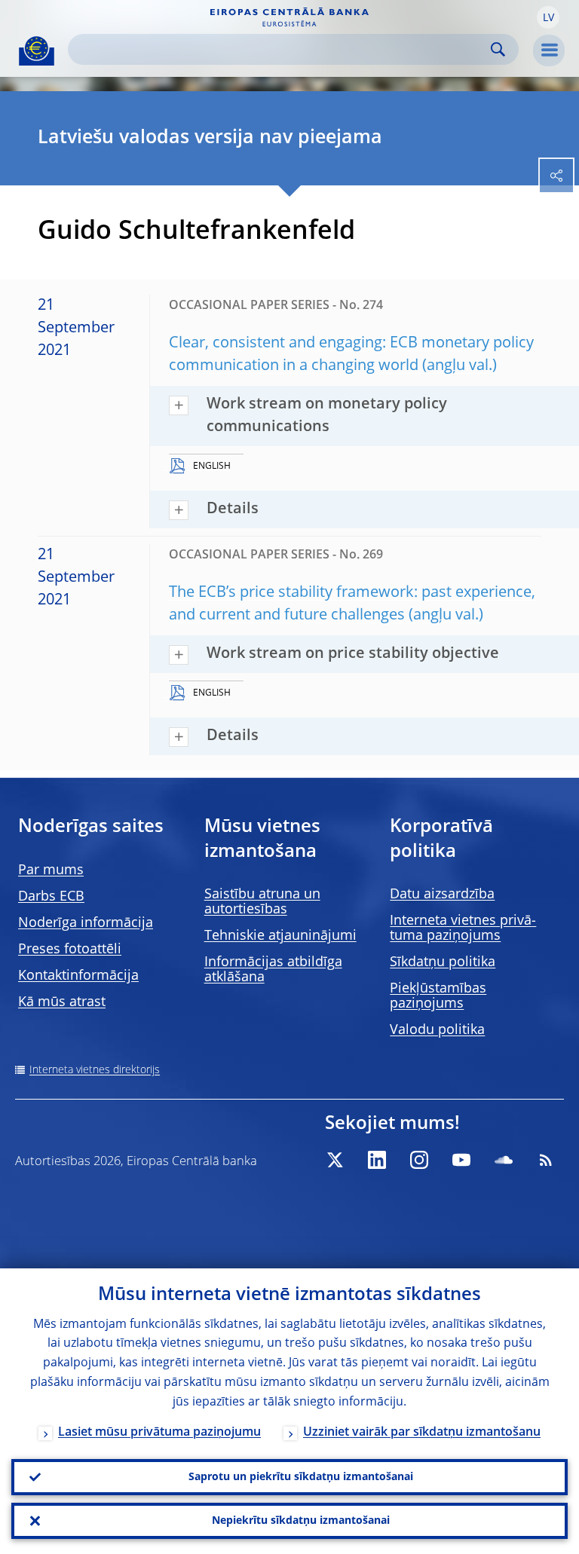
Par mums (51, 870)
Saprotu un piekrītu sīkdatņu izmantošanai (300, 1477)
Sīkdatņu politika (442, 962)
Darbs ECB (51, 897)
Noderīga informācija (85, 923)
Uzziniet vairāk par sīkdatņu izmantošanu (422, 1433)
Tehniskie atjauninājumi (280, 936)
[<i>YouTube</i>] (461, 1160)
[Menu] (549, 50)
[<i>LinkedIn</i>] (377, 1160)
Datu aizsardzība (442, 894)
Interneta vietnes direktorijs (94, 1070)
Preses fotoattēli (69, 949)
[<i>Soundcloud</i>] (504, 1160)
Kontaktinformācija (78, 976)
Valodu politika (437, 1030)
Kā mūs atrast (62, 1002)
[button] (548, 17)
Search (498, 49)
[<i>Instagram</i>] (419, 1160)
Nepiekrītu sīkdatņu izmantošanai (301, 1521)
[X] (335, 1160)
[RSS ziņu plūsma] (546, 1160)
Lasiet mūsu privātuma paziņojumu (159, 1433)
